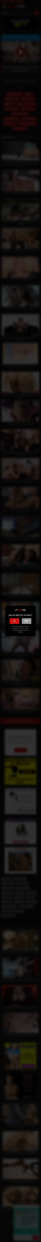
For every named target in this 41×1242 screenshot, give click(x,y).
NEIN (26, 621)
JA (14, 621)
